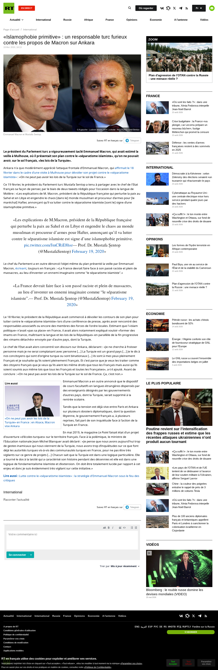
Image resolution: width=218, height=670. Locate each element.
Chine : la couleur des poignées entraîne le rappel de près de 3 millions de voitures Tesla (189, 487)
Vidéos (204, 19)
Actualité (15, 19)
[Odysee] (168, 8)
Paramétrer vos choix (14, 639)
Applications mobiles (13, 651)
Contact (7, 647)
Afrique (88, 19)
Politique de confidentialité (16, 634)
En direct (26, 8)
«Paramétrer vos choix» (131, 663)
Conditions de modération (15, 642)
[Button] (212, 8)
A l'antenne (181, 19)
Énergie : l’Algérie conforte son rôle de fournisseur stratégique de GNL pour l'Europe (191, 343)
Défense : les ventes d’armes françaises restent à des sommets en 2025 (191, 146)
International (43, 19)
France (110, 19)
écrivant (20, 268)
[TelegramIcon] (180, 8)
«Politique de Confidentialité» (97, 667)
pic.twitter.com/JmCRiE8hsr (48, 245)
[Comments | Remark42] (72, 547)
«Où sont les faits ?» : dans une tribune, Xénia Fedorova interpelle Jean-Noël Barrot (190, 106)
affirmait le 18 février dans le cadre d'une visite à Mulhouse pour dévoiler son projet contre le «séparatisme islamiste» (68, 172)
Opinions (131, 19)
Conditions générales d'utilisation (19, 630)
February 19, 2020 (88, 251)
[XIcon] (174, 8)
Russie (67, 19)
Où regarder (146, 8)
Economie (156, 19)
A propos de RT (10, 626)
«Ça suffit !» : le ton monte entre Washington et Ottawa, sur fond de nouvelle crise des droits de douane (191, 218)
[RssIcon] (186, 8)
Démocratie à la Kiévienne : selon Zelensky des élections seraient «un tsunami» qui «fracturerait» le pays (192, 177)
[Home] (8, 8)
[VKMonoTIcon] (162, 8)
